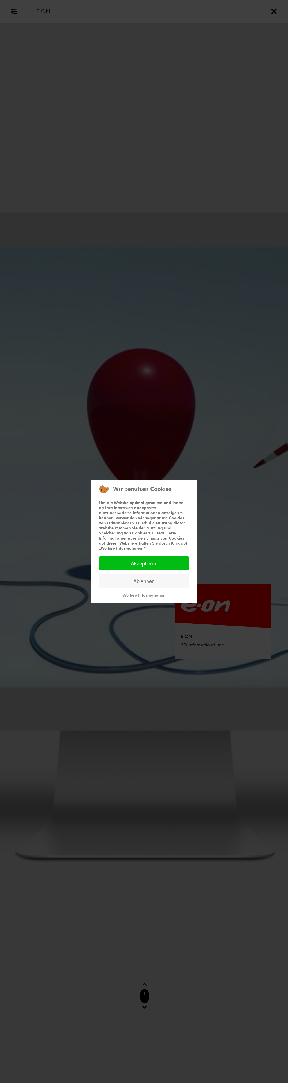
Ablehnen (144, 581)
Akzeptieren (144, 563)
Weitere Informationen (144, 595)
